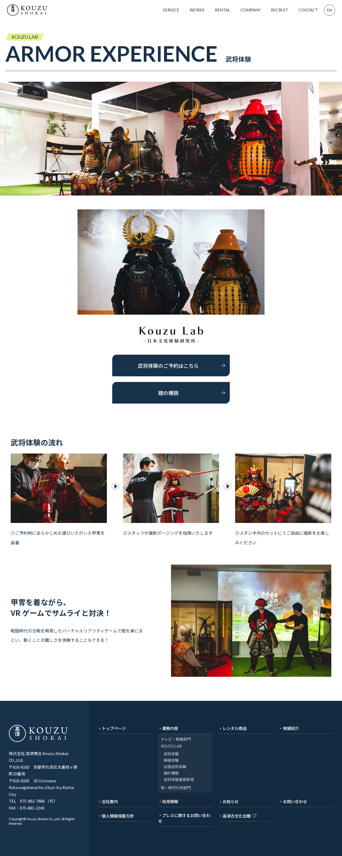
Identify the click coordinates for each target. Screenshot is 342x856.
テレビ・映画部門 (176, 739)
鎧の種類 (168, 392)
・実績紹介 (289, 728)
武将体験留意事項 (179, 779)
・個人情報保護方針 (116, 816)
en (329, 10)
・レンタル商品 (233, 728)
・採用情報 (168, 801)
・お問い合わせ (293, 801)
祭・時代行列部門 (176, 787)
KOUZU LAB (171, 746)
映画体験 (171, 760)
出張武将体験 (175, 766)
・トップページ (112, 728)
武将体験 (171, 753)
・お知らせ (229, 801)
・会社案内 (108, 801)
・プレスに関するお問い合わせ (184, 818)
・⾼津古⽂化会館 (235, 816)
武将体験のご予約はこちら (168, 365)
